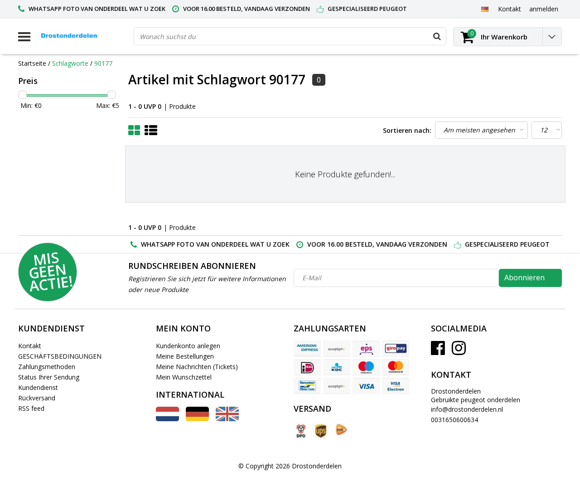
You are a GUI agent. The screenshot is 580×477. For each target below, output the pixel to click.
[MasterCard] (395, 367)
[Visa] (366, 386)
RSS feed (31, 408)
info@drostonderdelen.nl (467, 409)
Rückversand (36, 398)
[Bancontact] (307, 386)
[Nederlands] (167, 418)
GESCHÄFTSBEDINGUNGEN (60, 356)
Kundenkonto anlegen (188, 345)
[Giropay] (395, 349)
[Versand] (300, 431)
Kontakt (29, 345)
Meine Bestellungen (185, 356)
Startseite (32, 63)
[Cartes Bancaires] (336, 349)
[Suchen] (437, 36)
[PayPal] (336, 386)
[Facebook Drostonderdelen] (438, 351)
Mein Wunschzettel (184, 377)
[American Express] (307, 349)
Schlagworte (70, 63)
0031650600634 (454, 419)
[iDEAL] (307, 367)
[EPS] (366, 349)
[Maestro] (366, 367)
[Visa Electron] (395, 386)
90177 (103, 63)
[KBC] (336, 367)
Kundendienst (38, 387)
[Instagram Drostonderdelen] (459, 351)
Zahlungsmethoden (46, 366)
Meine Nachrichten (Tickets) (197, 366)
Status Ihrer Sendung (48, 377)
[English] (227, 418)
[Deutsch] (484, 8)
